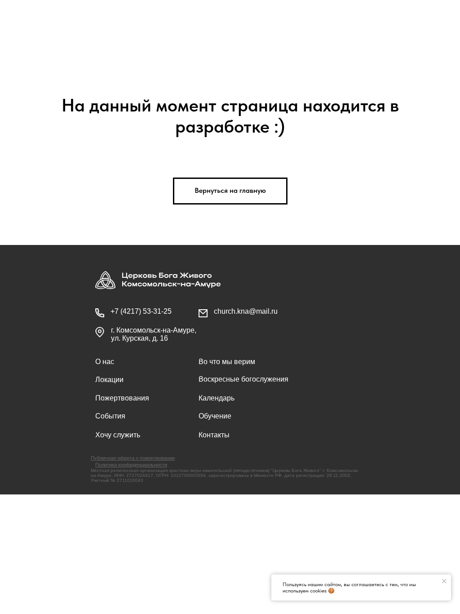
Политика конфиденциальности (131, 464)
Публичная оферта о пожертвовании (133, 458)
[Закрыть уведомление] (444, 581)
